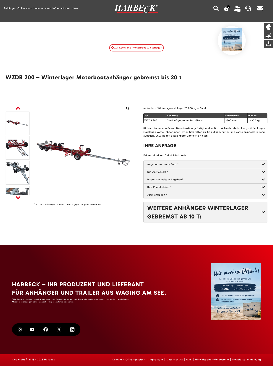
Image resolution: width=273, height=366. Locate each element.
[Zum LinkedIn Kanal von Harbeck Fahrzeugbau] (72, 329)
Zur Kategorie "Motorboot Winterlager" (138, 47)
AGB (189, 359)
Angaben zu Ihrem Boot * (162, 164)
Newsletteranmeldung (246, 359)
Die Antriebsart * (157, 172)
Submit (216, 8)
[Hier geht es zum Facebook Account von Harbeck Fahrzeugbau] (45, 329)
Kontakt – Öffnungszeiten (128, 359)
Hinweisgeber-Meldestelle (212, 359)
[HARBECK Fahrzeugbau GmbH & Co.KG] (136, 9)
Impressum (156, 359)
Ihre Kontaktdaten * (159, 187)
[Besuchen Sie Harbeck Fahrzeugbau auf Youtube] (32, 329)
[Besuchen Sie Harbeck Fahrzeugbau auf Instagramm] (19, 329)
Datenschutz (174, 359)
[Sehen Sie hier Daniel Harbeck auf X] (59, 329)
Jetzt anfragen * (157, 194)
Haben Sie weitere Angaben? (165, 179)
